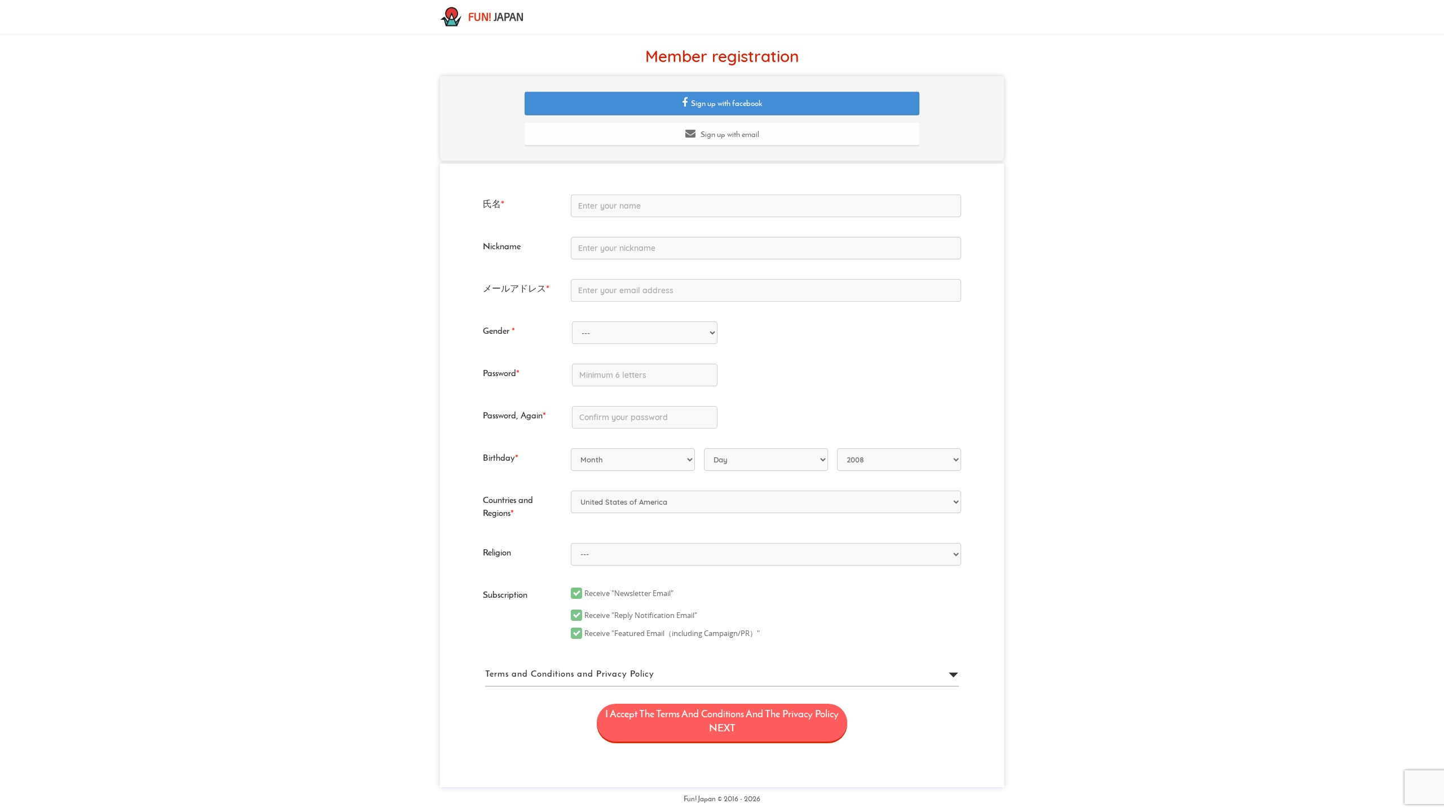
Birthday (500, 458)
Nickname (502, 246)
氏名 (493, 204)
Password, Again (514, 416)
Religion (497, 553)
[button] (722, 103)
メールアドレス (516, 289)
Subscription (505, 595)
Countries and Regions (508, 507)
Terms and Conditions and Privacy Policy (569, 674)
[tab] (722, 675)
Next (722, 722)
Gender (499, 331)
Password (501, 373)
